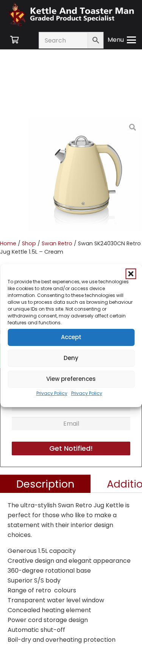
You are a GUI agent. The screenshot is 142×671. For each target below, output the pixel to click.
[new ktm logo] (70, 14)
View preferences (71, 379)
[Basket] (14, 39)
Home (8, 243)
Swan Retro (57, 243)
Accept (71, 337)
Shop (29, 243)
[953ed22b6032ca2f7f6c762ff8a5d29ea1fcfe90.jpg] (85, 175)
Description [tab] (45, 483)
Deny (71, 358)
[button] (130, 274)
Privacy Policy (51, 393)
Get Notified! (71, 448)
